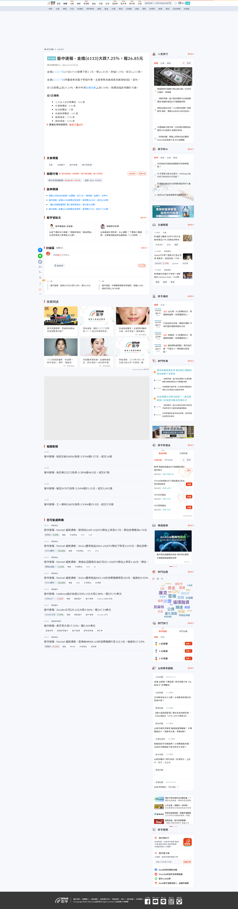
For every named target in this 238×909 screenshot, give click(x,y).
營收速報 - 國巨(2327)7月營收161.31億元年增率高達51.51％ (96, 330)
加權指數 (91, 87)
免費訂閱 (187, 862)
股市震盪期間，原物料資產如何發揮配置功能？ (60, 329)
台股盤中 (60, 49)
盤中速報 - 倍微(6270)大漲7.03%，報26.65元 (70, 285)
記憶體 (164, 643)
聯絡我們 (115, 899)
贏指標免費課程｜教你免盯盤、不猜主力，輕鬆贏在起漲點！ (177, 348)
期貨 (121, 8)
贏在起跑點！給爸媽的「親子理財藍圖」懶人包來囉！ (83, 173)
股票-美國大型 (168, 474)
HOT (165, 311)
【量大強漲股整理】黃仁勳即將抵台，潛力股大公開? (72, 204)
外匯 (101, 3)
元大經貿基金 (160, 505)
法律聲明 (139, 899)
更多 (189, 63)
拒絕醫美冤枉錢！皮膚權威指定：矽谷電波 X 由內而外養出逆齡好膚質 (96, 361)
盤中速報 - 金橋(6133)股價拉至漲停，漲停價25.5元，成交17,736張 (78, 208)
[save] (40, 283)
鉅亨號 (132, 3)
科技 (72, 8)
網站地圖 (130, 899)
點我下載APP (76, 124)
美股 (79, 3)
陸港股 (86, 3)
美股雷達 (167, 251)
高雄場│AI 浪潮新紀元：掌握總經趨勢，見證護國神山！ (177, 336)
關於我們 (76, 899)
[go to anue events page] (175, 3)
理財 (144, 8)
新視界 (152, 8)
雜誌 (167, 8)
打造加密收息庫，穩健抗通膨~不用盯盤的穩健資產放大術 (177, 325)
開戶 (189, 470)
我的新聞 (176, 8)
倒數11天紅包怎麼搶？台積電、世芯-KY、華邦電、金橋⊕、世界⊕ (78, 195)
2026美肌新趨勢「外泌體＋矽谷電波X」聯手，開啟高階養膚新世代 (60, 361)
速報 (99, 8)
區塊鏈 (129, 8)
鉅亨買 (123, 3)
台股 (72, 3)
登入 (183, 3)
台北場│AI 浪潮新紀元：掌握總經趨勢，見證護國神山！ (177, 313)
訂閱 (140, 3)
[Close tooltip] (61, 289)
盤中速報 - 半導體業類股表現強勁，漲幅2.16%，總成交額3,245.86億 (123, 287)
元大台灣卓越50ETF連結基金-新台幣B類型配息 (169, 482)
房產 (137, 8)
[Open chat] (40, 289)
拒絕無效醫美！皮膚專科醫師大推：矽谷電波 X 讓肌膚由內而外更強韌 (132, 330)
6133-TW (58, 71)
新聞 (65, 3)
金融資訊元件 (105, 899)
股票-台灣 (166, 488)
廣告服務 (94, 899)
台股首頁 (132, 173)
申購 (189, 484)
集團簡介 (85, 899)
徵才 (122, 899)
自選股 (186, 8)
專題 (160, 8)
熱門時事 (90, 8)
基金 (94, 3)
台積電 (164, 651)
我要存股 (142, 173)
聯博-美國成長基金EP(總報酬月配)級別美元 (169, 468)
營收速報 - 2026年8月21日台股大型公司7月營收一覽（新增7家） (131, 361)
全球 (107, 3)
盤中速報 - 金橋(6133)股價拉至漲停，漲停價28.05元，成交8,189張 (78, 200)
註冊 (187, 3)
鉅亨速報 (50, 49)
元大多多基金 (160, 494)
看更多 (142, 217)
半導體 (164, 658)
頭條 (50, 8)
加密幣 (115, 3)
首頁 (58, 3)
